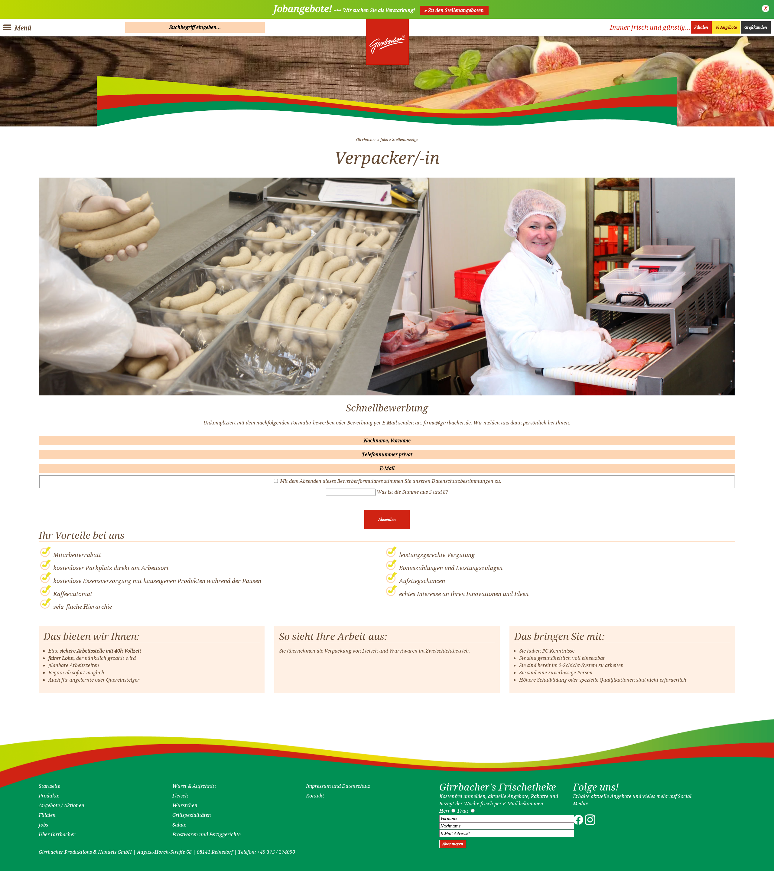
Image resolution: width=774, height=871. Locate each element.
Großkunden (755, 27)
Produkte (49, 795)
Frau (462, 810)
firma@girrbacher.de (447, 422)
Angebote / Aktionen (61, 805)
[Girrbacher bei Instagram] (590, 823)
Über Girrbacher (57, 834)
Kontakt (315, 795)
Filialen (701, 27)
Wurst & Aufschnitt (194, 786)
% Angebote (726, 27)
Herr (444, 810)
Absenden (387, 519)
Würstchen (184, 805)
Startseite (49, 786)
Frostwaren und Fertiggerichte (206, 834)
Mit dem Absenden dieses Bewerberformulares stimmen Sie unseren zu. (391, 481)
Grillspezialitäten (191, 815)
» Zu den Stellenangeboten (454, 10)
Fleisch (180, 795)
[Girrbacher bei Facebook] (578, 823)
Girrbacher (366, 139)
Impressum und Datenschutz (338, 786)
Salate (179, 824)
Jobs (384, 139)
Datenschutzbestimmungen (462, 481)
